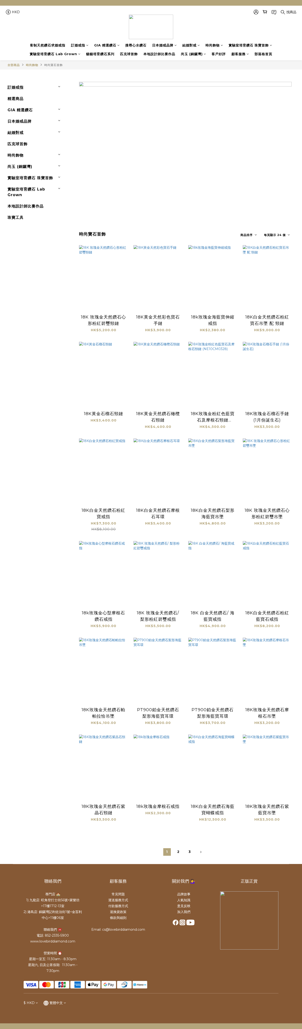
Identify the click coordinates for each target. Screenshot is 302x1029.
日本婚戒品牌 (162, 45)
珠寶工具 (16, 217)
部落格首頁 (263, 54)
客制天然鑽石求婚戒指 (47, 45)
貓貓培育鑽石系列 (100, 54)
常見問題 (118, 894)
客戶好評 (219, 54)
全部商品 (14, 65)
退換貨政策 (118, 912)
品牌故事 (183, 894)
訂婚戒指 (78, 45)
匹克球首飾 (129, 54)
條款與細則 (118, 918)
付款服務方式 (118, 906)
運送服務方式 (118, 900)
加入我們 (183, 912)
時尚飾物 (213, 45)
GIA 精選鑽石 (105, 45)
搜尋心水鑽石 (136, 45)
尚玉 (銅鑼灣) (192, 54)
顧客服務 (238, 54)
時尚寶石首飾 (53, 65)
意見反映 (183, 906)
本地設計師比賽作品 (159, 54)
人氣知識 (183, 900)
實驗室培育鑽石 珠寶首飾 (249, 45)
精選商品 (16, 98)
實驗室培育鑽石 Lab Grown (53, 54)
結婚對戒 (189, 45)
